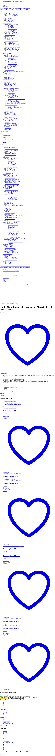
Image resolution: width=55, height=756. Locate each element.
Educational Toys (17, 546)
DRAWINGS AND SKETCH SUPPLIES (14, 71)
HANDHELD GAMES (10, 114)
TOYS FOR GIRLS (7, 39)
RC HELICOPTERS (12, 29)
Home (1, 284)
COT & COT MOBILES (10, 20)
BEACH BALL (11, 106)
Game (14, 401)
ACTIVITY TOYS (7, 67)
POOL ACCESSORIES (10, 95)
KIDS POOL (11, 94)
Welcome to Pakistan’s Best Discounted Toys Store (13, 1)
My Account (5, 6)
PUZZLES (7, 60)
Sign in (4, 137)
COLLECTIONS (6, 126)
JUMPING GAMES (9, 116)
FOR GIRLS (8, 129)
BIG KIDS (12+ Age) (10, 78)
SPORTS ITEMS (9, 85)
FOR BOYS (8, 128)
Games (16, 303)
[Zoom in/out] (0, 754)
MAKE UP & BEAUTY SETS (12, 49)
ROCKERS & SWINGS (10, 19)
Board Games (6, 278)
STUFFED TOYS (9, 120)
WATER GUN (11, 108)
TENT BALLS (8, 21)
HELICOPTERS (11, 30)
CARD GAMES (9, 112)
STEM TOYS (8, 54)
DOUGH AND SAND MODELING (13, 50)
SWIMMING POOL (9, 89)
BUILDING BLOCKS (8, 79)
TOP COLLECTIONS (7, 119)
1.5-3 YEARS (8, 74)
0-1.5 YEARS (8, 73)
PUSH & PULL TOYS (10, 36)
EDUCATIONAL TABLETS (11, 55)
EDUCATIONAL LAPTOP (11, 66)
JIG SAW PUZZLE (12, 62)
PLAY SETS (8, 37)
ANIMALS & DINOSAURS (11, 124)
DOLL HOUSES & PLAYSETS (12, 44)
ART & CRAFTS (9, 42)
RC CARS (10, 25)
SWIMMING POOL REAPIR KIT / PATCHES (15, 103)
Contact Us (5, 713)
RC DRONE (11, 26)
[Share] (3, 754)
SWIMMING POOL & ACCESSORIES (11, 88)
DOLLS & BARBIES (10, 43)
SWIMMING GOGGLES (13, 96)
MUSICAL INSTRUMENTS (11, 123)
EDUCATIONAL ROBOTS (11, 56)
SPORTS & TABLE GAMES (11, 118)
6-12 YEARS (8, 77)
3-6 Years (2, 303)
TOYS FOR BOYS (7, 23)
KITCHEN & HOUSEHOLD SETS (13, 45)
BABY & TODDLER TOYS (9, 13)
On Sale (4, 281)
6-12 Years (5, 284)
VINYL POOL (11, 91)
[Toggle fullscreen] (1, 754)
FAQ (4, 714)
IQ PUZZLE (11, 61)
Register (4, 142)
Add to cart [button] (5, 418)
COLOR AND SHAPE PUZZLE (15, 65)
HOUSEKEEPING (9, 52)
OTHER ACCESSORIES (11, 105)
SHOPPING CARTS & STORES (12, 47)
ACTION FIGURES (9, 31)
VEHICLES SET (9, 38)
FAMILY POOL (11, 93)
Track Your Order (6, 3)
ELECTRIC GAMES (10, 113)
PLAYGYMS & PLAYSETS (11, 14)
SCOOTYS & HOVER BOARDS (12, 87)
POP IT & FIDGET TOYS (11, 125)
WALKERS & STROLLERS (11, 15)
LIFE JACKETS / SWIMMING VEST (16, 99)
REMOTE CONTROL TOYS (11, 24)
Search (4, 269)
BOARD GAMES (7, 109)
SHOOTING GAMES (10, 117)
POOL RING (11, 97)
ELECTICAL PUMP (15, 102)
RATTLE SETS (8, 18)
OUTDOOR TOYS (7, 82)
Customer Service (6, 721)
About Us (5, 712)
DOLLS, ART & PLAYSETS (11, 41)
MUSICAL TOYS (9, 17)
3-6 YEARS (8, 76)
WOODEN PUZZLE (12, 64)
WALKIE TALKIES (9, 70)
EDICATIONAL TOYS (8, 53)
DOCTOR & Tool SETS (10, 48)
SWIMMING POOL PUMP (14, 100)
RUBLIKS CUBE (9, 68)
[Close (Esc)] (4, 754)
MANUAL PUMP (15, 101)
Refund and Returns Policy (8, 723)
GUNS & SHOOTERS (10, 35)
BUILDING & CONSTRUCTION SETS (14, 80)
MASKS (7, 122)
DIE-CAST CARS (9, 33)
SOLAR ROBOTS (12, 59)
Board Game (12, 303)
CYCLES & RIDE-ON (10, 84)
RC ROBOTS (11, 27)
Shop (4, 5)
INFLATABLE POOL (13, 90)
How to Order (6, 722)
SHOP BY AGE (6, 72)
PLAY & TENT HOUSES (11, 83)
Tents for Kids (6, 279)
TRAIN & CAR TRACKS (11, 32)
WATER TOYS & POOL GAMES (15, 107)
